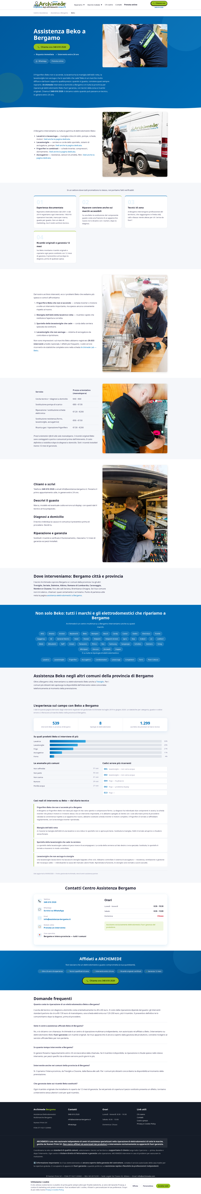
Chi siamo (109, 4)
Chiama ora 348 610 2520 (53, 47)
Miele (41, 644)
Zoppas (118, 649)
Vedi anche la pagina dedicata (57, 139)
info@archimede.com (146, 1176)
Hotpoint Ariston (112, 639)
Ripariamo (78, 5)
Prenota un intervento (54, 927)
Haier (76, 639)
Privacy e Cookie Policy (146, 1124)
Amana (51, 634)
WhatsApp (42, 61)
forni (141, 660)
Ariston (62, 634)
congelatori (129, 660)
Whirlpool (84, 649)
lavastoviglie (59, 660)
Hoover (86, 639)
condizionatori (101, 660)
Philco (94, 644)
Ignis (125, 639)
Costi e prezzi (142, 1120)
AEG (42, 634)
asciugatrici (86, 660)
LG (151, 639)
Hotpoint (97, 639)
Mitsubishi (52, 644)
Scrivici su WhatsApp (54, 910)
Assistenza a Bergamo (59, 13)
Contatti (118, 4)
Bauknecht (74, 634)
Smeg (160, 644)
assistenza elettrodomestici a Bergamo (64, 595)
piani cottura (153, 660)
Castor (125, 634)
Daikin (135, 634)
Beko (85, 634)
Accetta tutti (163, 1186)
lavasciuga (116, 660)
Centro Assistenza (41, 13)
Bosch (105, 634)
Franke (157, 634)
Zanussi (96, 649)
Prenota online (130, 4)
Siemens (149, 644)
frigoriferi (73, 660)
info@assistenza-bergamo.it (57, 919)
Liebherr (160, 639)
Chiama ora (160, 3)
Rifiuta (135, 1186)
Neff (62, 644)
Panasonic (83, 644)
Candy (115, 634)
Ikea (133, 639)
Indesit (142, 639)
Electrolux (146, 634)
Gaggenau (41, 639)
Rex (103, 644)
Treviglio (100, 681)
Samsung (113, 644)
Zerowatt (107, 649)
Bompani (95, 634)
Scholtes (138, 644)
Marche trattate (93, 5)
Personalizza (148, 1186)
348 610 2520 (50, 902)
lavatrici (46, 660)
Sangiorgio (125, 644)
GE (51, 639)
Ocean (71, 644)
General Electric (63, 639)
